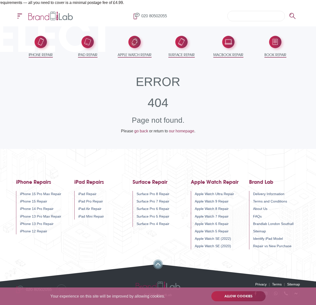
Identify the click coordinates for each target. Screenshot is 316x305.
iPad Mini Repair (91, 216)
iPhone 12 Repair (33, 231)
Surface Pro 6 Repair (153, 209)
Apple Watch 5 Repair (212, 231)
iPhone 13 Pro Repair (37, 224)
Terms (277, 284)
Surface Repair (150, 182)
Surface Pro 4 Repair (153, 224)
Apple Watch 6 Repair (212, 224)
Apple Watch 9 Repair (212, 201)
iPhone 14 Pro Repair (37, 209)
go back (141, 131)
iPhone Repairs (33, 182)
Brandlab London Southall (273, 224)
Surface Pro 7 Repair (153, 201)
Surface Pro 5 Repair (153, 216)
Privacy (261, 284)
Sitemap (259, 231)
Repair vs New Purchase (272, 246)
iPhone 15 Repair (33, 201)
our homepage (181, 131)
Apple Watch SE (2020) (213, 246)
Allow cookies (238, 296)
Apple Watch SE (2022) (213, 239)
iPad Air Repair (89, 209)
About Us (260, 209)
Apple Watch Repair (214, 182)
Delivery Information (268, 194)
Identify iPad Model (268, 239)
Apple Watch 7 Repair (212, 216)
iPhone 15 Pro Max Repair (40, 194)
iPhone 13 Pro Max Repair (40, 216)
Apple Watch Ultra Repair (214, 194)
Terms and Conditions (270, 201)
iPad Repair (87, 194)
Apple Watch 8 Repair (212, 209)
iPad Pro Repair (90, 201)
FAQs (257, 216)
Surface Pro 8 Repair (153, 194)
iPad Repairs (89, 182)
